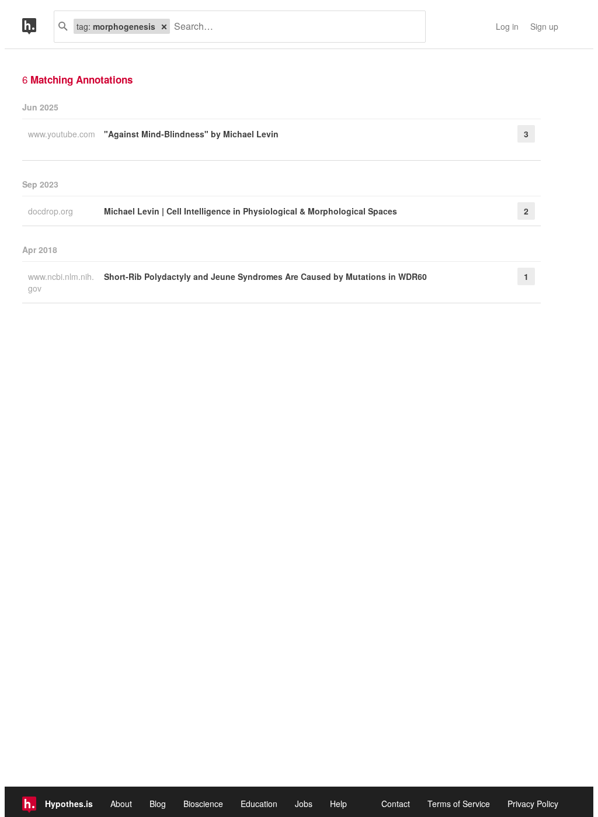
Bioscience (203, 803)
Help (338, 803)
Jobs (303, 803)
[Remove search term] (164, 26)
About (121, 803)
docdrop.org (51, 211)
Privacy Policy (532, 803)
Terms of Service (458, 803)
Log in (507, 26)
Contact (395, 803)
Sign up (544, 26)
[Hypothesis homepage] (38, 27)
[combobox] (293, 26)
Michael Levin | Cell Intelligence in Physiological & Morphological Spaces (250, 211)
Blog (158, 803)
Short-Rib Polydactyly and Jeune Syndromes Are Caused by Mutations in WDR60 (265, 276)
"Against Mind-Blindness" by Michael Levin (191, 134)
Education (259, 803)
